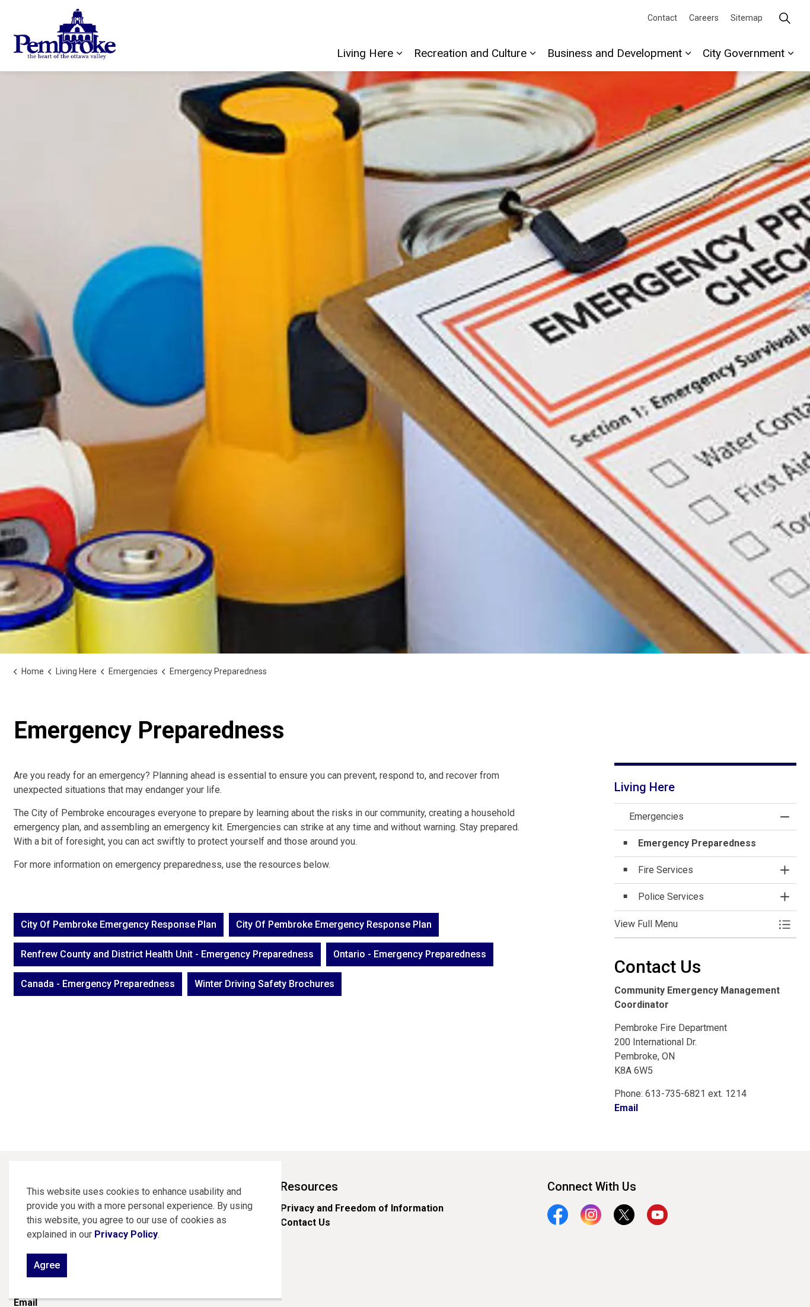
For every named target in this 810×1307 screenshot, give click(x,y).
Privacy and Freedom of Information (362, 1208)
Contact (662, 18)
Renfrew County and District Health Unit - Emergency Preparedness (167, 954)
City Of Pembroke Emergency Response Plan (118, 924)
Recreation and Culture (470, 53)
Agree (47, 1265)
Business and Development (614, 53)
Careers (704, 18)
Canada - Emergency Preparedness (98, 983)
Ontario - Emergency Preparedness (409, 954)
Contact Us (305, 1222)
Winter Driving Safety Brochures (264, 983)
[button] (693, 924)
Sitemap (747, 18)
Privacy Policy (126, 1234)
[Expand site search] (784, 18)
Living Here (365, 53)
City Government (744, 53)
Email (626, 1108)
